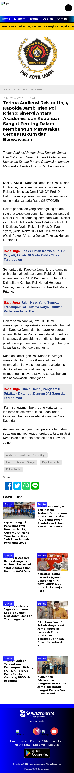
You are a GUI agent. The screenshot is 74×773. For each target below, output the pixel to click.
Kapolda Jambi (50, 462)
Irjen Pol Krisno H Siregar (20, 462)
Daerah (48, 18)
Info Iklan (58, 740)
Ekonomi (20, 18)
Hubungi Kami (21, 744)
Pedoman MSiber (40, 740)
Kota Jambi (37, 89)
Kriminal (62, 18)
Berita (34, 18)
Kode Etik (53, 744)
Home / (7, 89)
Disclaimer (39, 744)
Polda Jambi (13, 469)
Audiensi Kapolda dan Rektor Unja (25, 455)
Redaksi (23, 740)
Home (6, 18)
